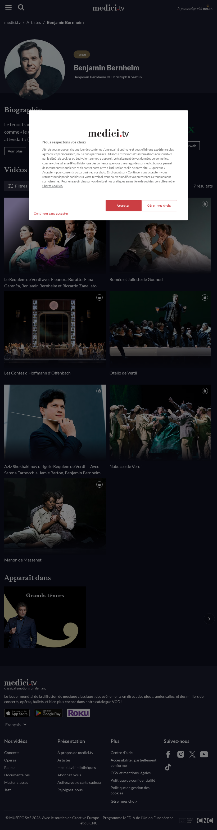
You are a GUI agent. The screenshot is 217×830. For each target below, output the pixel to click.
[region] (108, 165)
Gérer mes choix (159, 205)
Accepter (123, 205)
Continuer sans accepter (51, 213)
